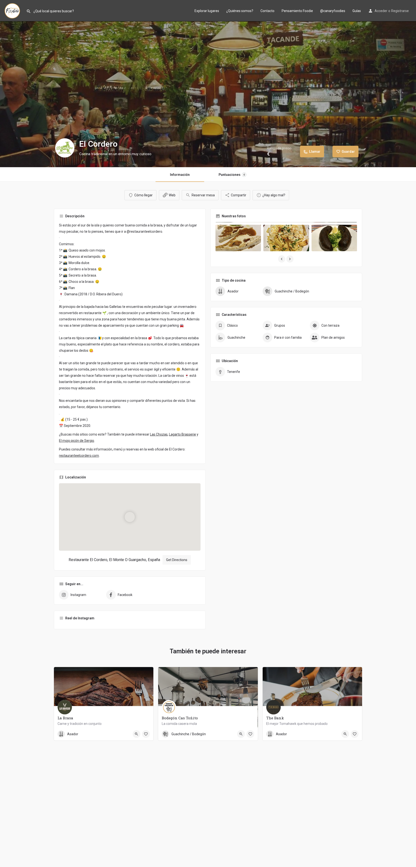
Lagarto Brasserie (182, 434)
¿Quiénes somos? (239, 11)
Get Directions (176, 560)
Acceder (381, 11)
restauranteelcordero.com (79, 455)
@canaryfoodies (332, 11)
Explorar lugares (207, 11)
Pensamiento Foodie (297, 11)
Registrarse (400, 11)
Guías (356, 11)
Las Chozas (159, 434)
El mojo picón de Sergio (76, 441)
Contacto (267, 11)
